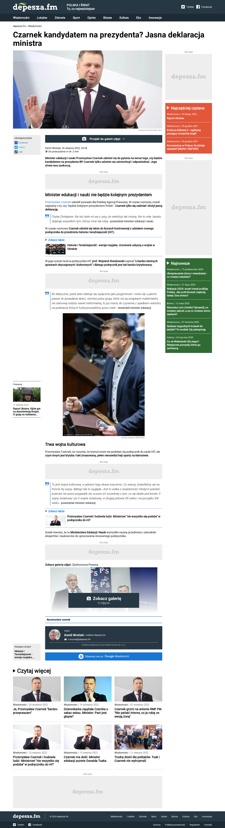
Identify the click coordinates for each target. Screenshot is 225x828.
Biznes (107, 17)
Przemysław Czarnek (58, 202)
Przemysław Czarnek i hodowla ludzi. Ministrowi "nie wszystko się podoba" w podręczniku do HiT (114, 518)
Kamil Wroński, (53, 148)
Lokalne (42, 17)
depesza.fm (19, 26)
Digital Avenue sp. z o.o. (115, 645)
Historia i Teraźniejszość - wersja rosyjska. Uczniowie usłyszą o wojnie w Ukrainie (111, 247)
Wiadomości (21, 17)
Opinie (91, 17)
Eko (138, 17)
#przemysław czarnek (58, 619)
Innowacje (155, 17)
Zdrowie (60, 17)
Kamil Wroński (74, 635)
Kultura (124, 17)
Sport (76, 17)
